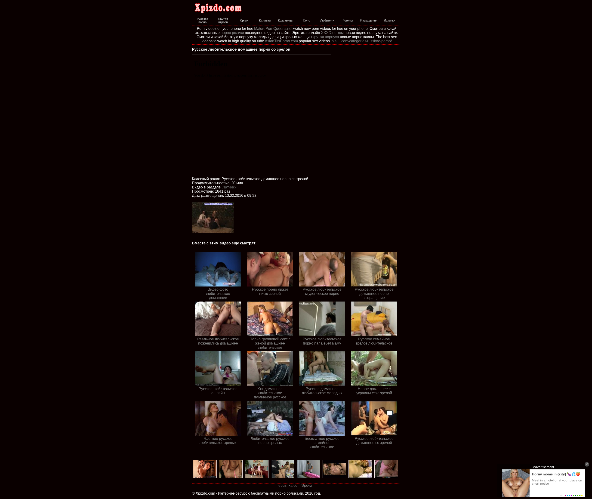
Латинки (229, 187)
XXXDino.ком (332, 33)
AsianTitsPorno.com (281, 41)
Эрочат (307, 485)
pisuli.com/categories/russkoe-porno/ (362, 41)
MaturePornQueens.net (273, 29)
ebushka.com (289, 485)
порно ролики (232, 33)
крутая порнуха (326, 37)
